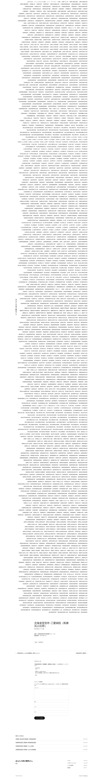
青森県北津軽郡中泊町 (72, 555)
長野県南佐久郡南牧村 (71, 536)
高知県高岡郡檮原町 (27, 590)
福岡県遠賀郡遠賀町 (37, 460)
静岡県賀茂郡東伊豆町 (34, 571)
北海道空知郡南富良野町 (26, 94)
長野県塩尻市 (60, 538)
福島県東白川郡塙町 (30, 472)
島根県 (27, 284)
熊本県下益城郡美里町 (46, 391)
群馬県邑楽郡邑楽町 (36, 500)
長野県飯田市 (39, 548)
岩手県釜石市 (76, 282)
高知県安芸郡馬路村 (31, 586)
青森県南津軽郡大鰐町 (47, 557)
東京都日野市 (84, 351)
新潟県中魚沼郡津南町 (76, 334)
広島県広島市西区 (47, 296)
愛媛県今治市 (40, 308)
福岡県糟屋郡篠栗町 (24, 457)
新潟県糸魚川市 (34, 343)
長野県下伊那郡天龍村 (61, 526)
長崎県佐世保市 (28, 514)
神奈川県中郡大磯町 (50, 412)
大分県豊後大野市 (65, 163)
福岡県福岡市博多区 (25, 453)
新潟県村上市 (67, 341)
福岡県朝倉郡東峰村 (31, 448)
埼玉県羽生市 (84, 156)
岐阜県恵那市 (64, 258)
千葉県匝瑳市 (26, 111)
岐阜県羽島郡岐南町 (23, 263)
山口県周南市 (84, 225)
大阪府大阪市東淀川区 (73, 172)
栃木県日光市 (34, 365)
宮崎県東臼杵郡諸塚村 (28, 218)
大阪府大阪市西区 (74, 175)
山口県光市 (78, 225)
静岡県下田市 (46, 562)
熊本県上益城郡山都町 (72, 389)
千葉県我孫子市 (57, 118)
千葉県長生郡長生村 (83, 122)
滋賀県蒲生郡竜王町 (74, 386)
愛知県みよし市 (77, 313)
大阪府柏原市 (69, 180)
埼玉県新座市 (84, 149)
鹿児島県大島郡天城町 (27, 602)
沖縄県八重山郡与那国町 (37, 372)
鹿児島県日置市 (65, 605)
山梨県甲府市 (78, 248)
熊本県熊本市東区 (29, 396)
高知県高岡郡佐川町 (62, 588)
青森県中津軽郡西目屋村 (45, 555)
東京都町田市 (56, 355)
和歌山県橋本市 (48, 134)
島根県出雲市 (44, 284)
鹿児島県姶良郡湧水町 (40, 605)
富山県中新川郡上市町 (26, 222)
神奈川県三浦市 (21, 412)
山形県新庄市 (75, 232)
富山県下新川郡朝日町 (82, 220)
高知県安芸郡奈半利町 (44, 583)
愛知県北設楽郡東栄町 (61, 315)
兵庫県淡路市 (78, 35)
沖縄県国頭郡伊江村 (83, 372)
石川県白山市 (50, 408)
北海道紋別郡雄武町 (47, 96)
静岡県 (33, 562)
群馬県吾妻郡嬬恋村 (52, 493)
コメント (36, 687)
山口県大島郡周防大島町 (26, 227)
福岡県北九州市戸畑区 (38, 443)
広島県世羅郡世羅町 (83, 289)
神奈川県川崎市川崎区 (73, 415)
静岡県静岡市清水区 (74, 571)
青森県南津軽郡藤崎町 (69, 557)
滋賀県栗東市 (68, 384)
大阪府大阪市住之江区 (45, 170)
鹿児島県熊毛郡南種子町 (47, 607)
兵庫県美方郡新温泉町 (82, 39)
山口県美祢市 (45, 229)
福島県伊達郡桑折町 (63, 462)
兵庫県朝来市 (64, 35)
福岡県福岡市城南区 (34, 453)
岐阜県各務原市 (53, 256)
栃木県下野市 (42, 362)
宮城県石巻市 (84, 208)
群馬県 (70, 488)
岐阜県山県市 (51, 258)
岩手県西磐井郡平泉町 (60, 282)
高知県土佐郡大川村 (83, 581)
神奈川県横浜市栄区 (73, 419)
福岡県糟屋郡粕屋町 (33, 457)
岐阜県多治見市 (67, 256)
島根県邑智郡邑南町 (41, 286)
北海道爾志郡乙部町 (60, 87)
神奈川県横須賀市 (75, 424)
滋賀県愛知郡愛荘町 (52, 384)
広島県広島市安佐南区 (82, 294)
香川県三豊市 (78, 574)
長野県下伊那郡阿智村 (72, 529)
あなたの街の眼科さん (16, 307)
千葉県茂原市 (63, 120)
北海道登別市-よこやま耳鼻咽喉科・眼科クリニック (28, 653)
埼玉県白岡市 (21, 156)
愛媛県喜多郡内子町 (45, 310)
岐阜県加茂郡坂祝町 (53, 253)
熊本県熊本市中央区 (65, 393)
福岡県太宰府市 (50, 446)
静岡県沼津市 (84, 564)
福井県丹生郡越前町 (45, 434)
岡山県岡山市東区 (63, 267)
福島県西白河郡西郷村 (32, 481)
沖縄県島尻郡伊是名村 (82, 377)
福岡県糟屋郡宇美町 (63, 455)
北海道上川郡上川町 (34, 44)
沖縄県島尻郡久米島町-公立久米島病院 (26, 749)
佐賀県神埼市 (84, 25)
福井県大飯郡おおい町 (39, 436)
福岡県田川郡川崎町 (73, 448)
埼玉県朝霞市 (42, 151)
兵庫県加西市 (32, 32)
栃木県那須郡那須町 (76, 367)
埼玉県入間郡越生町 (62, 144)
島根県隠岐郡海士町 (51, 286)
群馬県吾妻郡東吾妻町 (62, 493)
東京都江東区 (23, 355)
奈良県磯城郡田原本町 (82, 196)
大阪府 (22, 165)
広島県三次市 (75, 289)
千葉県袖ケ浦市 (70, 120)
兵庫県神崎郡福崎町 (45, 37)
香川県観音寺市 (63, 579)
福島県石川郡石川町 (65, 476)
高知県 (86, 579)
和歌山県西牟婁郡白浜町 (56, 137)
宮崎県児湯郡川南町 (34, 213)
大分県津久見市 (84, 161)
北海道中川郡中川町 (44, 49)
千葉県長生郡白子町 (44, 122)
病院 (43, 628)
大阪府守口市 (77, 177)
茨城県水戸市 (52, 507)
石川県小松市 (84, 405)
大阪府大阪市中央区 (34, 170)
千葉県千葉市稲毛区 (44, 111)
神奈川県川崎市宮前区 (62, 415)
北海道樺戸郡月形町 (73, 80)
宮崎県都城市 (59, 220)
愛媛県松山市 (25, 313)
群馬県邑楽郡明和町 (83, 498)
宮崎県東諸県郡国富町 (50, 218)
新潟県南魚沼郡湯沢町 (82, 336)
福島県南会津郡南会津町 (23, 465)
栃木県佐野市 (49, 362)
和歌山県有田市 (84, 130)
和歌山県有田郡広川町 (25, 132)
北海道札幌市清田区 (64, 75)
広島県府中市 (61, 296)
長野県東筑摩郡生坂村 (72, 543)
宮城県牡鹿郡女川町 (62, 208)
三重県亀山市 (32, 4)
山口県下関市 (72, 225)
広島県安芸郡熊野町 (67, 291)
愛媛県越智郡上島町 (58, 313)
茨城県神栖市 (28, 510)
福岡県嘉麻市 (84, 443)
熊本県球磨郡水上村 (63, 398)
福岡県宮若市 (64, 446)
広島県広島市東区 (38, 296)
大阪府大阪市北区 (64, 170)
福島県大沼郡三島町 (83, 467)
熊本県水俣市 (57, 393)
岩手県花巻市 (52, 282)
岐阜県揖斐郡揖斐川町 (82, 258)
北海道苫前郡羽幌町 (65, 99)
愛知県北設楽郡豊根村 (82, 315)
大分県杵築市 (77, 161)
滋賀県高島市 (41, 389)
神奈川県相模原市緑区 (50, 427)
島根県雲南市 (21, 289)
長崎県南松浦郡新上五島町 (68, 514)
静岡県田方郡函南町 (49, 569)
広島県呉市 (25, 291)
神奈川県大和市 (84, 412)
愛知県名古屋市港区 (83, 320)
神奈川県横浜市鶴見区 (65, 424)
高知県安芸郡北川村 (34, 583)
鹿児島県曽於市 (73, 605)
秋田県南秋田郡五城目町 (35, 484)
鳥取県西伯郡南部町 (73, 595)
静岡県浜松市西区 (77, 567)
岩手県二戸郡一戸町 (50, 277)
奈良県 (36, 187)
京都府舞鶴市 (66, 20)
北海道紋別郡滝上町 (73, 94)
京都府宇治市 (40, 18)
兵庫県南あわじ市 (40, 32)
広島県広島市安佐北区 (72, 294)
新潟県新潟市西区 (42, 341)
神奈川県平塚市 (45, 417)
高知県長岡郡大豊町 (83, 586)
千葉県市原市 (36, 118)
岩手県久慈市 (65, 275)
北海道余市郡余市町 (24, 54)
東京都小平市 (27, 351)
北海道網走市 (65, 96)
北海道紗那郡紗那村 (57, 96)
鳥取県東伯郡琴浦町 (47, 595)
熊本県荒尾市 (48, 400)
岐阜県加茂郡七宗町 (33, 253)
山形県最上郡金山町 (66, 234)
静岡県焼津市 (26, 569)
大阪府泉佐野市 (25, 182)
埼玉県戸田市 (71, 149)
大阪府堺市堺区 (59, 168)
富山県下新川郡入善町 (72, 220)
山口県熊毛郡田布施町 (26, 229)
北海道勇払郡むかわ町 (73, 54)
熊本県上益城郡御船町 (82, 389)
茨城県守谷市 (35, 505)
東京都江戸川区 (84, 353)
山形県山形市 (68, 232)
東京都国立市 (57, 348)
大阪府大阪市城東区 (73, 170)
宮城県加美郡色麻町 (34, 203)
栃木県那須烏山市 (56, 367)
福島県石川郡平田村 (36, 476)
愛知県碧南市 (25, 332)
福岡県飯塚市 (73, 460)
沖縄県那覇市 (81, 381)
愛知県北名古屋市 (52, 315)
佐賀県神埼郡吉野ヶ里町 (28, 27)
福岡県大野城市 (42, 446)
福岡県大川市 (27, 446)
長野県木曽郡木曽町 (83, 541)
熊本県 (46, 389)
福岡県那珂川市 (46, 460)
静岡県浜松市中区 (22, 567)
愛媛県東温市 (84, 310)
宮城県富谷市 (39, 206)
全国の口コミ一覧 (72, 27)
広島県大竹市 (31, 291)
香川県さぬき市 (70, 574)
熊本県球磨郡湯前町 (73, 398)
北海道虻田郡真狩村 (47, 103)
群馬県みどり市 (76, 488)
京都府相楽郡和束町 (73, 18)
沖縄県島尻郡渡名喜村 (82, 379)
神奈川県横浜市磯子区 (61, 422)
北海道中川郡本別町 (63, 49)
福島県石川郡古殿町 (27, 476)
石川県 (57, 405)
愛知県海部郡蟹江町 (53, 327)
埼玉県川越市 (50, 149)
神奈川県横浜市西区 (23, 424)
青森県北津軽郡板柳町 (82, 555)
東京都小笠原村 (34, 351)
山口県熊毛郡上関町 (73, 227)
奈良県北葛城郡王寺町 (82, 187)
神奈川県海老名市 (83, 424)
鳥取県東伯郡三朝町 (83, 593)
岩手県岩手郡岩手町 (40, 279)
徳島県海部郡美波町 (31, 305)
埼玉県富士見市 (36, 149)
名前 (35, 701)
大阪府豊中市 (45, 184)
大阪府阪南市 (84, 184)
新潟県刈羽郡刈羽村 (29, 336)
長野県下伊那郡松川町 (82, 526)
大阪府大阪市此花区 (83, 172)
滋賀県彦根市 (44, 384)
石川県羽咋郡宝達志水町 (65, 408)
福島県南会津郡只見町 (34, 465)
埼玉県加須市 (78, 144)
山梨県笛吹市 (27, 251)
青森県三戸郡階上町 (55, 550)
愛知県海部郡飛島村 (62, 327)
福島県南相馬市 (55, 465)
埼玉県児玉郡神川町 (83, 142)
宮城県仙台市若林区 (43, 201)
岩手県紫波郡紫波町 (32, 282)
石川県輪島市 (35, 410)
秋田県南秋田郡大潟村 (69, 484)
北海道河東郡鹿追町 (53, 84)
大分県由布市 (44, 163)
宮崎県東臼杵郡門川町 (39, 218)
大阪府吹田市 (84, 165)
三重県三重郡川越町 (73, 1)
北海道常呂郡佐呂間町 (62, 68)
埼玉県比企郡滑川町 (53, 153)
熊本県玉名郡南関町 (54, 396)
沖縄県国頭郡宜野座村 (45, 374)
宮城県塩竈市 (50, 203)
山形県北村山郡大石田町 (30, 232)
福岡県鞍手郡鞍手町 (64, 460)
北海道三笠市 (26, 44)
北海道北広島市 (44, 56)
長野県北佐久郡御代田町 (28, 533)
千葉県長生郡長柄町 (73, 122)
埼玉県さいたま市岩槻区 (49, 139)
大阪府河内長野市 (83, 180)
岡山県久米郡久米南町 (82, 263)
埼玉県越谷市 (52, 158)
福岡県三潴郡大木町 (58, 438)
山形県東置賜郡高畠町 (82, 237)
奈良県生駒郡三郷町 (24, 196)
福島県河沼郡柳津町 (83, 472)
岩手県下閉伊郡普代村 (45, 275)
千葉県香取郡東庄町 (49, 125)
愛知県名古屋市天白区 (42, 320)
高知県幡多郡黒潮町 (73, 586)
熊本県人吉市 (54, 391)
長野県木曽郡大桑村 (73, 541)
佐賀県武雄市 (78, 25)
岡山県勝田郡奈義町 (73, 265)
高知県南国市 (22, 581)
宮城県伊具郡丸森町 (62, 201)
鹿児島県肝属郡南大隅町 (70, 607)
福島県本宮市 (84, 469)
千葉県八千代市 (70, 108)
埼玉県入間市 (34, 144)
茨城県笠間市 (71, 510)
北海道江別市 (65, 82)
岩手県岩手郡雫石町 (60, 279)
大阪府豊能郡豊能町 (62, 184)
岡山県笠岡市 (71, 270)
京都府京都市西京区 (69, 16)
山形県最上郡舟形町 (57, 234)
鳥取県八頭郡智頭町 (83, 590)
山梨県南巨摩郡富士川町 (82, 244)
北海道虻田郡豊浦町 (57, 103)
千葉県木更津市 (70, 118)
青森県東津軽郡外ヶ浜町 (38, 560)
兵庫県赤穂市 (61, 42)
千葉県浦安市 (35, 120)
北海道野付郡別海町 (26, 106)
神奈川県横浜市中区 (83, 417)
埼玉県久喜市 (65, 142)
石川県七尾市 (71, 405)
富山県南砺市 (56, 222)
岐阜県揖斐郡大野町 (72, 258)
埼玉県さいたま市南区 (26, 139)
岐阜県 (58, 251)
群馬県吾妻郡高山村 (23, 495)
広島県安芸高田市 (77, 291)
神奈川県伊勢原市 (59, 412)
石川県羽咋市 (56, 408)
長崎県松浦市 (84, 517)
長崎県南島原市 (58, 514)
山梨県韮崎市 (53, 251)
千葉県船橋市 (56, 120)
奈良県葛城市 (24, 199)
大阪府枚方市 (62, 180)
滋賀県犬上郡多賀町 (83, 384)
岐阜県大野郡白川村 (83, 256)
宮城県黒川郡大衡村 (61, 210)
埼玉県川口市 (44, 149)
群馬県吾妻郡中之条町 (42, 493)
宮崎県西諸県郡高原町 (44, 220)
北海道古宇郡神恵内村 (47, 58)
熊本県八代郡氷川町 (69, 391)
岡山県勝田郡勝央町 (63, 265)
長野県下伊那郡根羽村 (29, 529)
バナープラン (53, 1)
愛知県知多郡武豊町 (56, 329)
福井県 (78, 431)
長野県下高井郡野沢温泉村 (61, 531)
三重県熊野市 (25, 11)
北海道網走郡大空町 (73, 96)
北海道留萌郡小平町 (76, 87)
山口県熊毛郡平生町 (83, 227)
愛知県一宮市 (84, 313)
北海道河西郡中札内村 (63, 84)
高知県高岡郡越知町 (46, 590)
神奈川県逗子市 (54, 431)
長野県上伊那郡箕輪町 (51, 522)
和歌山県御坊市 (64, 127)
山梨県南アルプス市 (61, 244)
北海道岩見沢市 (84, 65)
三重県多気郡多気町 (46, 6)
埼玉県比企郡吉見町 (83, 151)
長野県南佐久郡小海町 (31, 538)
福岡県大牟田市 (34, 446)
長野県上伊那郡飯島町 (72, 522)
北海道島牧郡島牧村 (25, 68)
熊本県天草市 (84, 391)
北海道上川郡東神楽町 (44, 46)
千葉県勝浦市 (84, 108)
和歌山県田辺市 (75, 134)
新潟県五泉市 (84, 334)
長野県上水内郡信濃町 (82, 522)
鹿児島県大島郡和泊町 (61, 600)
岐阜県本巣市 (32, 260)
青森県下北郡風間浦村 (34, 555)
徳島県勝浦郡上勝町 (83, 298)
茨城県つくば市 (84, 500)
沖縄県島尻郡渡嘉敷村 (27, 381)
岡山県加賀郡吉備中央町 (53, 265)
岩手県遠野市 (69, 282)
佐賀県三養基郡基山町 (54, 23)
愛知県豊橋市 (78, 332)
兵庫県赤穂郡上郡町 (69, 42)
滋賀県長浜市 (34, 389)
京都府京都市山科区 (40, 16)
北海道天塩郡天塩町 (83, 61)
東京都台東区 (36, 348)
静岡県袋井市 (78, 569)
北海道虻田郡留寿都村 (37, 103)
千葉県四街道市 (64, 113)
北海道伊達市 (75, 51)
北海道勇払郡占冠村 (83, 54)
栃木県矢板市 (65, 365)
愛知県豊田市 (84, 332)
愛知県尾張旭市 (84, 322)
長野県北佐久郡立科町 (39, 533)
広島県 (62, 289)
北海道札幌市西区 (83, 75)
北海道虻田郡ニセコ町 (51, 101)
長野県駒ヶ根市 (46, 548)
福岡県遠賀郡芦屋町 (28, 460)
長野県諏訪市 (48, 545)
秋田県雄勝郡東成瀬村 (37, 488)
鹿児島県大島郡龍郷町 (82, 602)
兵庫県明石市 (57, 35)
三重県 (58, 1)
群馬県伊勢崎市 (84, 488)
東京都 (86, 343)
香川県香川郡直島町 (72, 579)
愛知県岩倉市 (33, 324)
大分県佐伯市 (25, 161)
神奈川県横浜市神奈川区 (72, 422)
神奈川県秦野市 (59, 427)
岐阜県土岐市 (60, 256)
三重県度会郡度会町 (36, 8)
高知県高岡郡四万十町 (73, 588)
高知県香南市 (37, 588)
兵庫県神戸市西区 (47, 39)
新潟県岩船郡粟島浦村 (37, 339)
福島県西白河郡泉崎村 (72, 479)
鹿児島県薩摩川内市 (46, 609)
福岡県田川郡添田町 (83, 448)
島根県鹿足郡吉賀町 (39, 289)
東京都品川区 (43, 348)
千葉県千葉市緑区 (53, 111)
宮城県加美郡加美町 (25, 203)
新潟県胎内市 (42, 343)
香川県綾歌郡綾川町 (55, 579)
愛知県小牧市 (77, 322)
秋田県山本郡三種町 (28, 486)
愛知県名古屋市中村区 (52, 317)
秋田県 (54, 481)
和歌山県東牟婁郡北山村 (69, 132)
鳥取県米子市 (55, 595)
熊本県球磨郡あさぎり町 (23, 398)
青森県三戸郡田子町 (45, 550)
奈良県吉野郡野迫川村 (49, 191)
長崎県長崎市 (63, 519)
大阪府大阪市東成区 (62, 172)
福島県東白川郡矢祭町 (51, 472)
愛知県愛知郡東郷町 (55, 324)
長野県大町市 (67, 538)
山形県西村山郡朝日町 (40, 239)
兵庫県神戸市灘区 (38, 39)
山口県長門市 (57, 229)
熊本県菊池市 (54, 400)
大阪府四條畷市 (28, 168)
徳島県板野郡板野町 (54, 303)
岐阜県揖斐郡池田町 (24, 260)
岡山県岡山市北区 (46, 267)
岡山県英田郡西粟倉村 (38, 272)
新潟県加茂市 (37, 336)
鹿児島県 (38, 598)
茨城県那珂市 (43, 512)
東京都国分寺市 (50, 348)
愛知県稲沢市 (32, 332)
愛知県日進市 (77, 324)
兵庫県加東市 (25, 32)
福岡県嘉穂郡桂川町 (76, 443)
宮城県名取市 (43, 203)
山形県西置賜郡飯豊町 (23, 241)
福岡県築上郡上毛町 (25, 455)
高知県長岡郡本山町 (22, 588)
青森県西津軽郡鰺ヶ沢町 (82, 560)
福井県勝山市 (63, 434)
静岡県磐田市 (57, 569)
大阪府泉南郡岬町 (50, 182)
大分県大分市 (46, 161)
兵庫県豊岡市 (54, 42)
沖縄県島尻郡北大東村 (40, 379)
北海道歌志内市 (58, 82)
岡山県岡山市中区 (37, 267)
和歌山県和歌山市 (49, 127)
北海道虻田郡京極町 (62, 101)
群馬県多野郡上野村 (32, 495)
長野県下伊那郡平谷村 (72, 526)
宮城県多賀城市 (57, 203)
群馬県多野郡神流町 (42, 495)
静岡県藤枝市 (71, 569)
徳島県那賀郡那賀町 (59, 305)
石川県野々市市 (42, 410)
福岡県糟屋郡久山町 (54, 455)
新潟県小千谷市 (28, 339)
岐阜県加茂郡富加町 (62, 253)
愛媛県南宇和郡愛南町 (35, 310)
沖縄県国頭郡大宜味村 (34, 374)
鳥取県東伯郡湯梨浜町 (37, 595)
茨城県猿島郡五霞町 (74, 507)
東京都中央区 (56, 346)
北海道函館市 (43, 54)
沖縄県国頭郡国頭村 (24, 374)
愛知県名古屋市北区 (62, 317)
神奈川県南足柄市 (68, 412)
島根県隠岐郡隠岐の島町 (82, 286)
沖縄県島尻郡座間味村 (72, 379)
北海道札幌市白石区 (74, 75)
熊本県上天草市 (52, 389)
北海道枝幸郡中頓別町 (55, 77)
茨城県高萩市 (66, 512)
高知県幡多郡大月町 (63, 586)
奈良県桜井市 (71, 194)
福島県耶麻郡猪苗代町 (30, 479)
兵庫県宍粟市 (64, 32)
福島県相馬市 (65, 474)
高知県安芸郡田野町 (73, 583)
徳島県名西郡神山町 (68, 301)
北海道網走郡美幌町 (22, 99)
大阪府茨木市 (30, 184)
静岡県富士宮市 (84, 562)
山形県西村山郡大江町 (29, 239)
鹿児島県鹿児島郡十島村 (74, 612)
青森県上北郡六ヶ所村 (23, 552)
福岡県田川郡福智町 (30, 450)
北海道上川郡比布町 (54, 46)
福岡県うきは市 (30, 438)
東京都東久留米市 (37, 353)
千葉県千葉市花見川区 (73, 111)
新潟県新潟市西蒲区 (51, 341)
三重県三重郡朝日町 (83, 1)
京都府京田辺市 (36, 13)
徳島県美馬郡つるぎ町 (48, 305)
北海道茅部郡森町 (23, 101)
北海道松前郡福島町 (45, 77)
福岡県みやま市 (38, 438)
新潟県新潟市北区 (66, 339)
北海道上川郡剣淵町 (54, 44)
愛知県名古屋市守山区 (52, 320)
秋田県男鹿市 (84, 486)
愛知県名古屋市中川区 (42, 317)
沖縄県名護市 (64, 372)
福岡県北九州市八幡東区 (59, 441)
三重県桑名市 (68, 8)
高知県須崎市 (30, 588)
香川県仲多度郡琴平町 (48, 576)
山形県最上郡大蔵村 (83, 232)
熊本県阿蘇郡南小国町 (43, 403)
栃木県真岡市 (58, 365)
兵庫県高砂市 (84, 42)
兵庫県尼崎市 (84, 32)
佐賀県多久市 (84, 23)
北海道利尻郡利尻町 (62, 54)
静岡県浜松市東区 (58, 567)
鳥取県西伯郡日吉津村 (23, 598)
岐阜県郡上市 (41, 263)
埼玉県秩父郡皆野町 (66, 156)
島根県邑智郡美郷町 (32, 286)
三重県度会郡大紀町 (27, 8)
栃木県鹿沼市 (84, 367)
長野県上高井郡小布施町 (61, 524)
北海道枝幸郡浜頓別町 (76, 77)
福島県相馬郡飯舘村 (83, 474)
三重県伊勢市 (39, 4)
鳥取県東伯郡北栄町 (27, 595)
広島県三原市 (68, 289)
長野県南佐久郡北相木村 (60, 536)
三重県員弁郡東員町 (29, 6)
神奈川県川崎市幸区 (83, 415)
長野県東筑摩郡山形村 (51, 543)
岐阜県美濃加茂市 (70, 260)
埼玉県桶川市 (63, 151)
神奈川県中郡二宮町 (40, 412)
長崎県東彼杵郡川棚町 (52, 517)
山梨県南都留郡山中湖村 (61, 246)
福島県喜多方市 (74, 467)
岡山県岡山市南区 (54, 267)
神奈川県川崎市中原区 (41, 415)
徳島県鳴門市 (81, 305)
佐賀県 (25, 23)
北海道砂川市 (84, 89)
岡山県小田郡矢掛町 (28, 267)
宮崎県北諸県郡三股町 (27, 215)
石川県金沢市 (50, 410)
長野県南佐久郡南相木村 (82, 536)
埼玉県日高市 (27, 151)
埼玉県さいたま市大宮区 (37, 139)
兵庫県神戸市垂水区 (83, 37)
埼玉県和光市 (78, 146)
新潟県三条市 (60, 334)
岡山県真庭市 (54, 270)
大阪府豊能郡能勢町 (53, 184)
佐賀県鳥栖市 (57, 27)
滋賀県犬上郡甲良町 (25, 386)
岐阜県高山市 (70, 263)
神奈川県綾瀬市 (67, 427)
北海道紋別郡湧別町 (63, 94)
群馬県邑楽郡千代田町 (63, 498)
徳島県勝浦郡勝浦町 (30, 301)
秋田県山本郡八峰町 (37, 486)
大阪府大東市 (26, 170)
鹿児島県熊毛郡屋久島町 (59, 607)
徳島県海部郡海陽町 (73, 303)
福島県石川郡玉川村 (56, 476)
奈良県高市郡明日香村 (40, 199)
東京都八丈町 (70, 346)
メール (35, 706)
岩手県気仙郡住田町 (69, 279)
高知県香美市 (44, 588)
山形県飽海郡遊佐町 (47, 241)
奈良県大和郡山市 (68, 191)
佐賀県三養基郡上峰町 (44, 23)
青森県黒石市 (28, 562)
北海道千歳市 (75, 56)
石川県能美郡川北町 (27, 410)
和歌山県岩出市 (57, 127)
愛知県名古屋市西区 (55, 322)
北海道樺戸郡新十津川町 (63, 80)
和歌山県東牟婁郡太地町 (25, 134)
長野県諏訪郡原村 (66, 545)
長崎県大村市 (84, 514)
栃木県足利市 (40, 367)
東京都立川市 (23, 358)
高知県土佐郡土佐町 (73, 581)
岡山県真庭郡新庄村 (62, 270)
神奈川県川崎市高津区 (25, 417)
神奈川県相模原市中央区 (29, 427)
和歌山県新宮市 (72, 127)
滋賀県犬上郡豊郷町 (34, 386)
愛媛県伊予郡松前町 (55, 308)
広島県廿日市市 (68, 296)
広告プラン (57, 289)
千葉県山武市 (62, 115)
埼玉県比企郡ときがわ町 (72, 151)
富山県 (64, 220)
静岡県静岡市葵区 (83, 571)
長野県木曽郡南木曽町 (63, 541)
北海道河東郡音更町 (43, 84)
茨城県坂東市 (28, 505)
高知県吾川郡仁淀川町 (40, 581)
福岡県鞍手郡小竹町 (55, 460)
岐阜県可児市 (36, 256)
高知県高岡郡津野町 (36, 590)
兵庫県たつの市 (84, 27)
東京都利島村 (84, 346)
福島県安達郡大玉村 (57, 469)
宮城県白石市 (78, 208)
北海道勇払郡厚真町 (26, 56)
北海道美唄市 (30, 99)
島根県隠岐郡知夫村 (61, 286)
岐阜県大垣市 (75, 256)
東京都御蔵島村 (57, 351)
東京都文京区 (64, 351)
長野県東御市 (42, 543)
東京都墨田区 (64, 348)
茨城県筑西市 (78, 510)
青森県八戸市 (63, 555)
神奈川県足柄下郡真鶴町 (32, 431)
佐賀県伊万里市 (63, 23)
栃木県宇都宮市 (84, 362)
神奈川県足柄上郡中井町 (23, 429)
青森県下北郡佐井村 (73, 552)
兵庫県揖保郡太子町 (49, 35)
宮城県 (57, 199)
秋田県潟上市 (69, 486)
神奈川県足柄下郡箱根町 (44, 431)
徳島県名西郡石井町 (59, 301)
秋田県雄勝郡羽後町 (47, 488)
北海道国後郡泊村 (73, 58)
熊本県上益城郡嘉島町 (61, 389)
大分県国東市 (39, 161)
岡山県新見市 (71, 267)
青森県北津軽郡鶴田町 (28, 557)
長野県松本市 (34, 545)
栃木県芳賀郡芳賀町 (22, 367)
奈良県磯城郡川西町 (72, 196)
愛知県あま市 (70, 313)
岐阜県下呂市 (64, 251)
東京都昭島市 (22, 353)
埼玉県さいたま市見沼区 (33, 142)
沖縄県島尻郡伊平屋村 (72, 377)
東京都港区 (43, 355)
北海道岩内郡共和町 (65, 65)
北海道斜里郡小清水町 (73, 70)
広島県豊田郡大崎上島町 (50, 298)
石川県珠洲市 (43, 408)
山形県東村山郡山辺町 (33, 237)
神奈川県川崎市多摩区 (51, 415)
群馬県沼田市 (78, 495)
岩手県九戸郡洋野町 (83, 275)
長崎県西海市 (50, 519)
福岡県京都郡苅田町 (32, 441)
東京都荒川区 (44, 358)
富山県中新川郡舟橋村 (48, 222)
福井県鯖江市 (84, 436)
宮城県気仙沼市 (54, 208)
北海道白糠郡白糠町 (30, 89)
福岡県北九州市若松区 (49, 443)
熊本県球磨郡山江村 (54, 398)
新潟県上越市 (67, 334)
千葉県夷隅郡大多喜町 (82, 113)
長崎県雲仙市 (70, 519)
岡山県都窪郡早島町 (55, 272)
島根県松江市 (64, 284)
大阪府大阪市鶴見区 (60, 177)
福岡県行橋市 (58, 457)
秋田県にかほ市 (59, 481)
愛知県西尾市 (46, 332)
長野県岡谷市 (45, 541)
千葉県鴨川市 (67, 125)
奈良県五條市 (42, 187)
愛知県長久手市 (22, 334)
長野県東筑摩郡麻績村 (25, 545)
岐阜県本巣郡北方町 (40, 260)
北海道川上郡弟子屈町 (35, 68)
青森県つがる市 (58, 548)
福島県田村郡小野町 (50, 474)
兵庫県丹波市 (41, 30)
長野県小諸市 (38, 541)
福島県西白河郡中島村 (61, 479)
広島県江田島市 (84, 296)
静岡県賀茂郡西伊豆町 (64, 571)
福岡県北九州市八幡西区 (70, 441)
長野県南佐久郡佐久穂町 (48, 536)
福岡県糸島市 (52, 457)
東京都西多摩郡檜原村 (82, 358)
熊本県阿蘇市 (34, 403)
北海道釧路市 (34, 106)
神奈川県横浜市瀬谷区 (51, 422)
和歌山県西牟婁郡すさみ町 (31, 137)
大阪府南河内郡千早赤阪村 (53, 165)
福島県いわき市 (84, 460)
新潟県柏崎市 (84, 341)
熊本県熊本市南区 (83, 393)
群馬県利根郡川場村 (46, 491)
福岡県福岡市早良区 (44, 453)
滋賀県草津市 (56, 386)
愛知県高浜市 (39, 334)
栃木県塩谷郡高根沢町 (67, 362)
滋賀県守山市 (37, 384)
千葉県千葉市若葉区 (83, 111)
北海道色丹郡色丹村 (38, 99)
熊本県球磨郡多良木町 (44, 398)
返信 (36, 675)
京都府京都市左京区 (50, 16)
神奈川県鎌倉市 (61, 431)
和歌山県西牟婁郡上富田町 (44, 137)
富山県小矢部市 (77, 222)
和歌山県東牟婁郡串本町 (58, 132)
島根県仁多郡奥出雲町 (35, 284)
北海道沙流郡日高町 (83, 82)
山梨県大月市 (49, 248)
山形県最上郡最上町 (36, 234)
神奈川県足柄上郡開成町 (69, 429)
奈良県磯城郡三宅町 (62, 196)
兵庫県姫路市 (57, 32)
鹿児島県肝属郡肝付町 (25, 609)
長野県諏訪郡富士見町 (76, 545)
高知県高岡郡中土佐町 (52, 588)
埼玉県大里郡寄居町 (27, 149)
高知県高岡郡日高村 (83, 588)
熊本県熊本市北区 (75, 393)
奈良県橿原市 (78, 194)
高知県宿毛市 (46, 586)
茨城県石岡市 (21, 510)
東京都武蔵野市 (76, 353)
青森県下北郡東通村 (24, 555)
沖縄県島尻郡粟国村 (37, 381)
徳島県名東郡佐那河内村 (48, 301)
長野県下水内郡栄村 (27, 531)
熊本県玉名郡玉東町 (73, 396)
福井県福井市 (71, 436)
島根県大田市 (50, 284)
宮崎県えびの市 (84, 210)
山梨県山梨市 (64, 248)
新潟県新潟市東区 (83, 339)
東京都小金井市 (42, 351)
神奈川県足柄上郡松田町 (58, 429)
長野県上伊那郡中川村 (82, 519)
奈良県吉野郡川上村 (28, 191)
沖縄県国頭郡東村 (74, 374)
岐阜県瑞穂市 (62, 260)
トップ (48, 1)
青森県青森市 (21, 562)
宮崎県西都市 (52, 220)
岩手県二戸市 (42, 277)
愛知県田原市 (21, 329)
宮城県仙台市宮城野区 (24, 201)
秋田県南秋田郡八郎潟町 (58, 484)
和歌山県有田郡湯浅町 (47, 132)
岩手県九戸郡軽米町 (24, 277)
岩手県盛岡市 (84, 279)
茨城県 (57, 500)
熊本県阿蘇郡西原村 (83, 403)
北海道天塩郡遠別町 (49, 63)
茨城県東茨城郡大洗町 (26, 507)
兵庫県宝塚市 (71, 32)
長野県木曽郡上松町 (53, 541)
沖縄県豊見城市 (73, 381)
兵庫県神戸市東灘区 (29, 39)
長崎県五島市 (21, 514)
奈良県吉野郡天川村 (83, 189)
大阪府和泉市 (21, 168)
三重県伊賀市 (46, 4)
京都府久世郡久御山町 (72, 11)
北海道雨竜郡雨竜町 (43, 108)
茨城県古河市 (78, 503)
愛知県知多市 (27, 329)
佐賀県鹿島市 (64, 27)
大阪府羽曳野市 (23, 184)
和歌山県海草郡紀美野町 (65, 134)
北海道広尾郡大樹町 (36, 70)
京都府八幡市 (78, 16)
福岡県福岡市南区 (83, 450)
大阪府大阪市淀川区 (36, 175)
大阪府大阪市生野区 (55, 175)
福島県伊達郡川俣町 (54, 462)
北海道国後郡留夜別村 (82, 58)
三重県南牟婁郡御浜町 (65, 4)
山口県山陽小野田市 (50, 227)
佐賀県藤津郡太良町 (38, 27)
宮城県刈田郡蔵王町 (83, 201)
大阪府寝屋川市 (26, 180)
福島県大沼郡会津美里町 (27, 469)
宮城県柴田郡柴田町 (38, 208)
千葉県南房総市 (24, 113)
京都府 (44, 11)
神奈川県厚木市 (76, 412)
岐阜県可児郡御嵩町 (44, 256)
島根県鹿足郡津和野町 (49, 289)
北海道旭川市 (56, 73)
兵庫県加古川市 (64, 30)
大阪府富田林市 (84, 177)
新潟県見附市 (59, 343)
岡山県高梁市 (63, 272)
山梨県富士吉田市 (56, 248)
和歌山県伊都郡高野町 (39, 127)
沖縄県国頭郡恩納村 (55, 374)
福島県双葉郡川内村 (27, 467)
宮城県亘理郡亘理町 (63, 199)
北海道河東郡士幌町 (34, 84)
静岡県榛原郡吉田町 (65, 564)
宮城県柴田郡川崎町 (83, 206)
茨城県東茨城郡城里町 (82, 505)
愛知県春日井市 (84, 324)
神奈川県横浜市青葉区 (54, 424)
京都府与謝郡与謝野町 (51, 11)
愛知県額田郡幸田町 (30, 334)
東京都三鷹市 (42, 346)
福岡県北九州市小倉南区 (27, 443)
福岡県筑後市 (77, 453)
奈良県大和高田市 (77, 191)
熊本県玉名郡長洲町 (83, 396)
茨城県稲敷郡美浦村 (53, 510)
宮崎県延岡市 (50, 215)
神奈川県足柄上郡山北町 (46, 429)
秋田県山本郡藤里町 (47, 486)
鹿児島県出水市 (63, 598)
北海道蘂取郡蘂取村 (41, 101)
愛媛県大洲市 (62, 310)
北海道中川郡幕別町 (54, 49)
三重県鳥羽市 (39, 11)
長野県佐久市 (84, 531)
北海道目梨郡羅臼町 (49, 89)
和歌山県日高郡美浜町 (75, 130)
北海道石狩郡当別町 (65, 89)
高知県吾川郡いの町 (30, 581)
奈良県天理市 (84, 191)
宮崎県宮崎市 (36, 215)
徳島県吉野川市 (38, 301)
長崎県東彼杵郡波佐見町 (75, 517)
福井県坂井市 (23, 436)
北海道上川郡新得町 (24, 46)
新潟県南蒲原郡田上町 (64, 336)
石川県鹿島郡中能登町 (78, 410)
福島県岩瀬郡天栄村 (66, 469)
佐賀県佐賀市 (71, 23)
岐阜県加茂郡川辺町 (72, 253)
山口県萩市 (51, 229)
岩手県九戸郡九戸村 (73, 275)
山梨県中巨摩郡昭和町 (82, 241)
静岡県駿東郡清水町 (48, 574)
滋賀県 (86, 381)
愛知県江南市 (28, 327)
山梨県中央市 (74, 241)
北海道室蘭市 (77, 63)
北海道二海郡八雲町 (66, 51)
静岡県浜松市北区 (31, 567)
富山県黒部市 (54, 225)
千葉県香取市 (31, 125)
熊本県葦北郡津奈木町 (82, 400)
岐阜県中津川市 (24, 253)
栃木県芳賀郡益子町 (83, 365)
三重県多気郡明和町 (65, 6)
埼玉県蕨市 (39, 158)
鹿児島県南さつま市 (83, 598)
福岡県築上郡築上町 (44, 455)
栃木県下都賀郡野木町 (33, 362)
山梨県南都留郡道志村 (29, 248)
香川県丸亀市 (84, 574)
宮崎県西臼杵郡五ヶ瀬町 (70, 218)
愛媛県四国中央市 (54, 310)
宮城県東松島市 (63, 206)
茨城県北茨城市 (63, 503)
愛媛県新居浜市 (77, 310)
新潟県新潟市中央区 (57, 339)
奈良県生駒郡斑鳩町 (53, 196)
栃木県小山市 (27, 365)
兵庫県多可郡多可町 (49, 32)
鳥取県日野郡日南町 (54, 593)
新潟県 (44, 334)
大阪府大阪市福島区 (64, 175)
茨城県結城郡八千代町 (27, 512)
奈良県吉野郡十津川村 (53, 189)
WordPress (85, 775)
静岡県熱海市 (33, 569)
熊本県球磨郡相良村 (31, 400)
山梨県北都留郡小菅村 (51, 244)
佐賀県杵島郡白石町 (69, 25)
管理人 (38, 628)
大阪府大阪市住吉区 (55, 170)
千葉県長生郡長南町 (63, 122)
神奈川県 (85, 410)
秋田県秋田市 (21, 488)
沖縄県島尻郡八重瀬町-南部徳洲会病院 (26, 742)
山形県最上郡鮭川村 (76, 234)
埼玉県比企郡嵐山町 (33, 153)
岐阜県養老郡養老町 (61, 263)
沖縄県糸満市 (66, 381)
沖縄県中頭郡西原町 (83, 370)
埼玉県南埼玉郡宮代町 (62, 146)
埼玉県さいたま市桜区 (60, 139)
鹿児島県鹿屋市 (84, 612)
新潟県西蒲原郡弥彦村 (50, 343)
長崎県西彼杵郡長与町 (41, 519)
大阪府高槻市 (24, 187)
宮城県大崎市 (64, 203)
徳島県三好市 (63, 298)
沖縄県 (28, 370)
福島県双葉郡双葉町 (63, 465)
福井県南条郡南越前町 (72, 434)
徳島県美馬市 (40, 305)
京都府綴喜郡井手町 (39, 20)
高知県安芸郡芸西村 (83, 583)
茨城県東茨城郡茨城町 (37, 507)
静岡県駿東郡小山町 (38, 574)
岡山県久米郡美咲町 (22, 265)
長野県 (75, 519)
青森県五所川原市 (55, 555)
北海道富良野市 (84, 63)
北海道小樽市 (47, 65)
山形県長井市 (39, 241)
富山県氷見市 (84, 222)
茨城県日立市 (74, 505)
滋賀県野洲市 (27, 389)
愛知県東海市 (21, 327)
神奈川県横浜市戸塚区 (53, 419)
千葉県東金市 (78, 118)
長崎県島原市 (37, 517)
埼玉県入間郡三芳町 (42, 144)
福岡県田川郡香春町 (58, 450)
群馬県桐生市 (71, 495)
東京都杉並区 (29, 353)
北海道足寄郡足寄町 (73, 103)
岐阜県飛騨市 (53, 263)
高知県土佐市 (56, 581)
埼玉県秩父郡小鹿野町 (36, 156)
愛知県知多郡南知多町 (36, 329)
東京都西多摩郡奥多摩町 (60, 358)
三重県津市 (85, 8)
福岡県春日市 (78, 446)
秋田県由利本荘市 (77, 486)
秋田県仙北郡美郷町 (75, 481)
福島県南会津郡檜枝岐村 (45, 465)
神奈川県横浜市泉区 (83, 419)
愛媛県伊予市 (47, 308)
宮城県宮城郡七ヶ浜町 (73, 203)
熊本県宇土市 (37, 393)
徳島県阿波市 (74, 305)
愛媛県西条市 (50, 313)
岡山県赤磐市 (47, 272)
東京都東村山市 (53, 353)
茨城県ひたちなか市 (28, 503)
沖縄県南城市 (57, 372)
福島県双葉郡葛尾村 (65, 467)
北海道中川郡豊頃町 (25, 51)
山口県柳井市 (65, 227)
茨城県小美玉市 (42, 505)
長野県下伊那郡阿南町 (61, 529)
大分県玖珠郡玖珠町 (35, 163)
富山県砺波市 (34, 225)
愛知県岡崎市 (26, 324)
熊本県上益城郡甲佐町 (24, 391)
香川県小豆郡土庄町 (72, 576)
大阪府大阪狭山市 (69, 177)
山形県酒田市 (32, 241)
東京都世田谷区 (49, 346)
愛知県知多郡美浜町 (65, 329)
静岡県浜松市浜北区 (67, 567)
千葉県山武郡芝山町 (27, 118)
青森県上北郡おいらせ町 (72, 550)
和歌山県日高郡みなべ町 (82, 127)
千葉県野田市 (78, 120)
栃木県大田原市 (76, 362)
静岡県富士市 (28, 564)
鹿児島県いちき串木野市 (46, 598)
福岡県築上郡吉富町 (34, 455)
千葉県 (50, 108)
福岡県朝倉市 (84, 446)
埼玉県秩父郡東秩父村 (47, 156)
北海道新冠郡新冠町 (36, 73)
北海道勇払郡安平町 (35, 56)
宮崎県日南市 (56, 215)
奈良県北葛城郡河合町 (72, 187)
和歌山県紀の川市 (83, 134)
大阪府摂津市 (41, 180)
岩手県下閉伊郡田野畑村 (56, 275)
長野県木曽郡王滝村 (33, 543)
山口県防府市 (64, 229)
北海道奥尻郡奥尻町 (59, 63)
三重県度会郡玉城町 (46, 8)
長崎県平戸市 (44, 517)
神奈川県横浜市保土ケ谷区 (32, 419)
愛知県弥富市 (47, 324)
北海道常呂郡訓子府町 (82, 68)
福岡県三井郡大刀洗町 (48, 438)
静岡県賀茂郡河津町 (54, 571)
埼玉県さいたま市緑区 (82, 139)
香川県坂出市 (64, 576)
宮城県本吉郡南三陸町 (54, 206)
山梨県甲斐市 (84, 248)
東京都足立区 (58, 360)
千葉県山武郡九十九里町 (71, 115)
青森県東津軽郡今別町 (27, 560)
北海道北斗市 (52, 56)
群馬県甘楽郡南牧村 (36, 498)
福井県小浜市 (57, 436)
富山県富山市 (63, 222)
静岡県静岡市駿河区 (29, 574)
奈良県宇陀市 (28, 194)
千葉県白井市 (42, 120)
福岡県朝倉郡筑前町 (40, 448)
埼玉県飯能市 (59, 158)
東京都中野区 (63, 346)
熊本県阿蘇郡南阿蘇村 (53, 403)
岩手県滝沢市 (78, 279)
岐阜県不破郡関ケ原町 (82, 251)
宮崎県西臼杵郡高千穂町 (32, 220)
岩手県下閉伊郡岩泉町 (34, 275)
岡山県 (75, 263)
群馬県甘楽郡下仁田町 (26, 498)
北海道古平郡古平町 (57, 58)
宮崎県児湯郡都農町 (73, 213)
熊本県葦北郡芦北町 (26, 403)
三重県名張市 (84, 4)
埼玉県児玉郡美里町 (26, 144)
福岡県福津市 (70, 453)
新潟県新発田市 (59, 341)
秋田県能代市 (28, 488)
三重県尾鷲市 (74, 6)
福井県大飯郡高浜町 (49, 436)
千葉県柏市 (22, 120)
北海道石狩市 (57, 89)
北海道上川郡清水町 (63, 46)
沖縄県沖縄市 (46, 381)
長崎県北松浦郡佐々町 (37, 514)
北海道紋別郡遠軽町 (37, 96)
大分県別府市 (32, 161)
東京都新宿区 (71, 351)
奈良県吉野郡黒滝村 (59, 191)
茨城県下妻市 (36, 503)
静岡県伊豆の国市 (60, 562)
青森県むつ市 (65, 548)
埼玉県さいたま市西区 (22, 142)
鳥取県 (59, 590)
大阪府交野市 (37, 165)
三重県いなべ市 (64, 1)
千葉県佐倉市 (63, 108)
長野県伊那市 (78, 531)
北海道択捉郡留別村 (62, 70)
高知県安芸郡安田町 (54, 583)
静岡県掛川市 (57, 564)
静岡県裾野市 (84, 569)
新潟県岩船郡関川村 (47, 339)
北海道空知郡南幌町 (36, 94)
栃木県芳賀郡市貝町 (73, 365)
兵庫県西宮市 (41, 42)
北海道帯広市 (53, 68)
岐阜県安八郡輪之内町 (42, 258)
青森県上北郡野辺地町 (63, 552)
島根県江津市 (71, 284)
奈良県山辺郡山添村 (56, 194)
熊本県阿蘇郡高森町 (27, 405)
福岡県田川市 (55, 448)
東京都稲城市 (84, 355)
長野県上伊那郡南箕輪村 (29, 522)
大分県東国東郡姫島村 (68, 161)
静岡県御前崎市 (42, 564)
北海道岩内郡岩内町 (75, 65)
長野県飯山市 (32, 548)
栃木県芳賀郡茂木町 (31, 367)
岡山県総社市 (78, 270)
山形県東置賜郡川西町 (72, 237)
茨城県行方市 (36, 512)
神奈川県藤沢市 (84, 427)
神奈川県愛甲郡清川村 (73, 417)
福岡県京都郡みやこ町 (82, 438)
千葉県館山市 (24, 125)
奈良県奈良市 (21, 194)
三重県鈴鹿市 (32, 11)
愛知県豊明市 (71, 332)
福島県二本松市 (29, 462)
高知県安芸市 (25, 583)
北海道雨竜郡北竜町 (62, 106)
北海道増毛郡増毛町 (31, 61)
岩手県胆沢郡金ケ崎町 (43, 282)
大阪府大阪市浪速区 (27, 175)
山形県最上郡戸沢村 (27, 234)
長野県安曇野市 (74, 538)
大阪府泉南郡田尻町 (68, 182)
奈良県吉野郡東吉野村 (38, 191)
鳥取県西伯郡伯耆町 (63, 595)
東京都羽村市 (37, 358)
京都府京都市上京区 (45, 13)
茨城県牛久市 (66, 507)
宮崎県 (78, 210)
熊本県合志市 (78, 391)
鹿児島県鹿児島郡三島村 (63, 612)
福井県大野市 (30, 436)
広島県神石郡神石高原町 (25, 298)
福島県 (78, 460)
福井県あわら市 (84, 431)
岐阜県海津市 (49, 260)
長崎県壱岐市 (78, 514)
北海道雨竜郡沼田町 (23, 108)
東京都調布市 (45, 360)
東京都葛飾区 (51, 358)
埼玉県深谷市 (71, 153)
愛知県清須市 (71, 327)
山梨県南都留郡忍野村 (72, 246)
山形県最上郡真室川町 (47, 234)
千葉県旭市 (63, 118)
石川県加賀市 (78, 405)
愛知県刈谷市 (44, 315)
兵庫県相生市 (84, 35)
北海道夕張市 (46, 61)
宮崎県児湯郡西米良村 (63, 213)
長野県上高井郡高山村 (72, 524)
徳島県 (57, 298)
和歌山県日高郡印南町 (31, 130)
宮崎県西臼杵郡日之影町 (82, 218)
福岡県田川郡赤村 (49, 450)
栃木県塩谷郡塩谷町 (57, 362)
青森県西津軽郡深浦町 (71, 560)
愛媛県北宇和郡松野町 (82, 308)
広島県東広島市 (76, 296)
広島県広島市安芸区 (29, 296)
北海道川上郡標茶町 (45, 68)
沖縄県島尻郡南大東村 (51, 379)
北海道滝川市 (42, 87)
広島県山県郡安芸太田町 (34, 294)
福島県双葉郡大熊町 (73, 465)
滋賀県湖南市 (75, 384)
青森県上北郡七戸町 (83, 550)
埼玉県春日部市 (34, 151)
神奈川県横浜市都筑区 (33, 424)
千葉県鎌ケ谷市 (26, 122)
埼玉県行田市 (46, 158)
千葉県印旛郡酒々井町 (42, 113)
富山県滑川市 (27, 225)
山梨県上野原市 (66, 241)
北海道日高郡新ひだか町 (47, 73)
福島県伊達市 (36, 462)
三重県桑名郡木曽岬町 (77, 8)
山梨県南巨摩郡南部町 (71, 244)
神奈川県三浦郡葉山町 (30, 412)
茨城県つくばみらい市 (75, 500)
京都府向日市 (26, 18)
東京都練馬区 (30, 358)
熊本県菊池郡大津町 (62, 400)
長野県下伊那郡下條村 (82, 524)
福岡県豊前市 (65, 457)
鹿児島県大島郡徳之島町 (49, 602)
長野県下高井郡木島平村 (49, 531)
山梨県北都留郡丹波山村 (39, 244)
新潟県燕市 (27, 343)
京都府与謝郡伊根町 (62, 11)
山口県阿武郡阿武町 (72, 229)
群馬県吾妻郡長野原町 (82, 493)
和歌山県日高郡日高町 (53, 130)
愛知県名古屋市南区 (83, 317)
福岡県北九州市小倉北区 (82, 441)
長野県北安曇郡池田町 (82, 533)
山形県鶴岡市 (55, 241)
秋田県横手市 (55, 486)
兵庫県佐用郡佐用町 (56, 30)
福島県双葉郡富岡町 (83, 465)
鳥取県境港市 (36, 593)
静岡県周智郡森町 (76, 562)
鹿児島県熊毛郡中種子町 (36, 607)
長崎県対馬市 (30, 517)
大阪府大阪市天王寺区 (23, 172)
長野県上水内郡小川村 (32, 524)
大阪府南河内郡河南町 (76, 165)
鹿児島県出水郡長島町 (73, 598)
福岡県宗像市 (57, 446)
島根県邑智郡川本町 (22, 286)
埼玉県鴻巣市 (66, 158)
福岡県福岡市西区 (62, 453)
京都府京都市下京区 (55, 13)
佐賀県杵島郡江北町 (60, 25)
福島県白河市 (58, 474)
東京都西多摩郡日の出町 (71, 358)
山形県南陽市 (39, 232)
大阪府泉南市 (42, 182)
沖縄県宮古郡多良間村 (40, 377)
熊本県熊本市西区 (38, 396)
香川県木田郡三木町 (26, 579)
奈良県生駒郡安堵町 (34, 196)
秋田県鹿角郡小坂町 (63, 488)
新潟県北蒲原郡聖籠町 (46, 336)
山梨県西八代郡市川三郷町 (37, 251)
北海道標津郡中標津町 (42, 80)
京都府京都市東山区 (60, 16)
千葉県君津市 (57, 113)
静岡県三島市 (39, 562)
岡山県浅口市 (84, 267)
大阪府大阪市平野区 (34, 172)
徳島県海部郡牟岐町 (83, 303)
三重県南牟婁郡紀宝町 (76, 4)
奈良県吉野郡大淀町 (73, 189)
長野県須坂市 (25, 548)
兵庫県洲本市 (71, 35)
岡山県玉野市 (48, 270)
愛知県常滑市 (40, 324)
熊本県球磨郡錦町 (40, 400)
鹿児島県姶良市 (30, 605)
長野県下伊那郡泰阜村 (40, 529)
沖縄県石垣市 (59, 381)
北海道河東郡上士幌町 (23, 84)
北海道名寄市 (65, 58)
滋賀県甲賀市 (43, 386)
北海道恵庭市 (54, 70)
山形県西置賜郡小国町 (72, 239)
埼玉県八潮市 (71, 144)
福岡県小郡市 (71, 446)
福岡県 (25, 438)
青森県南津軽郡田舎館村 (58, 557)
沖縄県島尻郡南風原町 (61, 379)
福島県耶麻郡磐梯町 (40, 479)
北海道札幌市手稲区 (46, 75)
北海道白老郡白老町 (39, 89)
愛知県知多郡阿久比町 (76, 329)
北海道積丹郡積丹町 (49, 92)
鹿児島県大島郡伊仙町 (51, 600)
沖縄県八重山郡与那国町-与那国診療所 (26, 739)
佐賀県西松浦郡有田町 (48, 27)
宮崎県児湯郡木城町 (53, 213)
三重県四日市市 (37, 6)
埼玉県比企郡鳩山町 (62, 153)
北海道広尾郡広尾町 (46, 70)
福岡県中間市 (66, 438)
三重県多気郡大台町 (56, 6)
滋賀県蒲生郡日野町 (64, 386)
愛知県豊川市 (64, 332)
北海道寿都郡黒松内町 (38, 65)
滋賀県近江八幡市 (83, 386)
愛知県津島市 (35, 327)
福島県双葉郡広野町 (36, 467)
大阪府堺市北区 (44, 168)
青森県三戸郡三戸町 (73, 548)
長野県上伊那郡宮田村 (40, 522)
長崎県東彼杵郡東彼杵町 (63, 517)
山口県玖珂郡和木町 (36, 229)
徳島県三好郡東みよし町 (72, 298)
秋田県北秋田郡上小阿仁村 (23, 484)
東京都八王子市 (77, 346)
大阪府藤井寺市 (37, 184)
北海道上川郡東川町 (34, 46)
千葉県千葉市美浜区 (62, 111)
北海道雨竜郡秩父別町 (33, 108)
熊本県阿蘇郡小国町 (63, 403)
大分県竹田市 (51, 163)
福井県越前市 (78, 436)
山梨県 (60, 241)
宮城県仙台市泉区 (34, 201)
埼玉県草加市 (26, 158)
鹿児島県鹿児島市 (52, 612)
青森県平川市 (78, 557)
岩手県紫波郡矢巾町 (23, 282)
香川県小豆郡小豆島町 (82, 576)
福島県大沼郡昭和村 (37, 469)
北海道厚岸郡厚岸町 (83, 56)
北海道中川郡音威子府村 (35, 51)
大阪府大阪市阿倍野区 (50, 177)
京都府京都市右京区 (31, 16)
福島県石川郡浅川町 (46, 476)
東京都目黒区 (63, 355)
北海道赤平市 (65, 103)
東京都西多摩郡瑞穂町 (28, 360)
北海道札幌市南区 (27, 75)
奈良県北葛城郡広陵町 (61, 187)
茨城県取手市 (71, 503)
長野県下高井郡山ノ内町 (37, 531)
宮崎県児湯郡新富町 (43, 213)
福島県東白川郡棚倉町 (40, 472)
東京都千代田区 (28, 348)
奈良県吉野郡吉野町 (63, 189)
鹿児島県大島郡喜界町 (72, 600)
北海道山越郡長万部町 (55, 65)
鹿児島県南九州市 (23, 600)
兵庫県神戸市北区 (74, 37)
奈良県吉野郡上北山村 (22, 189)
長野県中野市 (71, 531)
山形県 (79, 229)
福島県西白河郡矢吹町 (82, 479)
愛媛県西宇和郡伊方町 (41, 313)
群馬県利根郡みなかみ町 (35, 491)
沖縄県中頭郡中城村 (42, 370)
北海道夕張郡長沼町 (73, 61)
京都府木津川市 (54, 18)
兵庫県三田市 (34, 30)
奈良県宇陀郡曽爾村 (46, 194)
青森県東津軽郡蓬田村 (60, 560)
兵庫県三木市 (27, 30)
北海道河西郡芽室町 (83, 84)
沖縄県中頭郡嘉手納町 (73, 370)
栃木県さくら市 (84, 360)
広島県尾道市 (84, 291)
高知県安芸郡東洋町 (63, 583)
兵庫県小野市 (78, 32)
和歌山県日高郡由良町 (64, 130)
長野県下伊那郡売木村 (40, 526)
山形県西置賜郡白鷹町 (82, 239)
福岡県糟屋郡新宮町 (83, 455)
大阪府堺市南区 (52, 168)
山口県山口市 (42, 227)
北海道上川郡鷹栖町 (83, 46)
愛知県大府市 (63, 322)
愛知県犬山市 (84, 327)
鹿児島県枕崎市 (26, 607)
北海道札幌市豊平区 (26, 77)
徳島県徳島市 (84, 301)
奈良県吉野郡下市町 (43, 189)
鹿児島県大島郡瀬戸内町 (61, 602)
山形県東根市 (42, 237)
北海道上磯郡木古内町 (24, 49)
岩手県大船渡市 (84, 277)
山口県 (59, 225)
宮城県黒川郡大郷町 (71, 210)
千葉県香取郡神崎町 (59, 125)
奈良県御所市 (64, 194)
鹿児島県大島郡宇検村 (38, 602)
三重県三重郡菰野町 (24, 4)
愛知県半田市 (24, 317)
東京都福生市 (78, 355)
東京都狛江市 (50, 355)
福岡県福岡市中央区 (74, 450)
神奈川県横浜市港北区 (29, 422)
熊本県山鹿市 (51, 393)
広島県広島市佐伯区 (53, 294)
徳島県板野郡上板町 (25, 303)
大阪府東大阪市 (48, 180)
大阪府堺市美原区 (76, 168)
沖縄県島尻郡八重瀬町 (29, 379)
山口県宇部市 (35, 227)
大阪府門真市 (78, 184)
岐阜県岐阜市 (57, 258)
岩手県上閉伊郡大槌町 (82, 272)
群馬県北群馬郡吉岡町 (82, 491)
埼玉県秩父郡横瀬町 (57, 156)
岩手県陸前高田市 (83, 282)
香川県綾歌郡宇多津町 (45, 579)
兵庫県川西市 (30, 35)
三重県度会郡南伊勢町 (82, 6)
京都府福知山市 (30, 20)
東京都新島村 (78, 351)
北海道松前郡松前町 (35, 77)
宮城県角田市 (24, 210)
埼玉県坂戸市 (84, 146)
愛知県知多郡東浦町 (46, 329)
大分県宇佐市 (52, 161)
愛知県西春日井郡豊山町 (55, 332)
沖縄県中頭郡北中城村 (52, 370)
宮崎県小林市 (43, 215)
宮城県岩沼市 (46, 206)
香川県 (64, 574)
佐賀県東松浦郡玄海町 (40, 25)
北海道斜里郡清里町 (27, 73)
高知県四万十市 (49, 581)
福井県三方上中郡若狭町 (25, 434)
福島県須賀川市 (48, 481)
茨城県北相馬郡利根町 (54, 503)
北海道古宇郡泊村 (37, 58)
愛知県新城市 (70, 324)
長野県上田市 (52, 524)
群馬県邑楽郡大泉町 (73, 498)
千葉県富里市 (55, 115)
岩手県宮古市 (32, 279)
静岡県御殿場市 (50, 564)
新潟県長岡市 (66, 343)
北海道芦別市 (47, 99)
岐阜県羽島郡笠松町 (32, 263)
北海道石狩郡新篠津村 (76, 89)
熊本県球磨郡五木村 (34, 398)
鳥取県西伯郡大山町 (83, 595)
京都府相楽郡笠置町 (83, 18)
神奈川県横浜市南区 (43, 419)
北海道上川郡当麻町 (73, 44)
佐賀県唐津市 (78, 23)
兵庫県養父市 (78, 42)
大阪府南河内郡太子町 (65, 165)
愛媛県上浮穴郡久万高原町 (30, 308)
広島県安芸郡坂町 (39, 291)
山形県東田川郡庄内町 (61, 237)
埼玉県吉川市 (71, 146)
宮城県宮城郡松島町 (31, 206)
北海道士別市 (39, 61)
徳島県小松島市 (77, 301)
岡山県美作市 (84, 270)
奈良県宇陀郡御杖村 (36, 194)
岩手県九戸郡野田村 (33, 277)
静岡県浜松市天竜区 (49, 567)
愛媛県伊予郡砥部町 (64, 308)
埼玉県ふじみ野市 (44, 142)
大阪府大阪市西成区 (83, 175)
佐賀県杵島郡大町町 (50, 25)
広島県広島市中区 (44, 294)
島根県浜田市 (78, 284)
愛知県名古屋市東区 (73, 320)
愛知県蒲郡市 (39, 332)
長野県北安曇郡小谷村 (61, 533)
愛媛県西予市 (32, 313)
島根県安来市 (57, 284)
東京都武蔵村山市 (68, 353)
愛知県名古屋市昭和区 (63, 320)
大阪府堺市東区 (67, 168)
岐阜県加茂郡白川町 (28, 256)
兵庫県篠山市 (74, 39)
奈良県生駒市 (84, 194)
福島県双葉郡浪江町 (56, 467)
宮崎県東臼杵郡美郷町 (82, 215)
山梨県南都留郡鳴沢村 (40, 248)
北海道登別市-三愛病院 (81, 653)
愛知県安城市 (70, 322)
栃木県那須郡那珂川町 (66, 367)
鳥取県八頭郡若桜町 (28, 593)
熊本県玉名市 (46, 396)
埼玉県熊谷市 (78, 153)
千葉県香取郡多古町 (39, 125)
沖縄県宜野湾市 (23, 377)
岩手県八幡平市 (59, 277)
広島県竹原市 (41, 298)
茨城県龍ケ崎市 (80, 512)
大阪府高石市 (31, 187)
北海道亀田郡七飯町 (57, 51)
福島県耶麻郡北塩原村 (82, 476)
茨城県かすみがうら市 (64, 500)
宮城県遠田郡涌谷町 (32, 210)
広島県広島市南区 (62, 294)
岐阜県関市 (47, 263)
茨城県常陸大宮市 (57, 505)
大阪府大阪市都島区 (39, 177)
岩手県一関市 (74, 272)
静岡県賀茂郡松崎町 (44, 571)
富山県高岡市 (41, 225)
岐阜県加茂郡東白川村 (82, 253)
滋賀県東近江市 (60, 384)
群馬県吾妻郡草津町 (72, 493)
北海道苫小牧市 (84, 99)
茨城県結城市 (84, 510)
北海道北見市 (58, 56)
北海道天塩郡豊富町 (39, 63)
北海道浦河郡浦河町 (27, 87)
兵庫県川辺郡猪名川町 (39, 35)
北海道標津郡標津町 (52, 80)
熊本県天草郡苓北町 (29, 393)
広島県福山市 (34, 298)
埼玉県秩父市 (27, 156)
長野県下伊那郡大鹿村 (51, 526)
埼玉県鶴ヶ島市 (73, 158)
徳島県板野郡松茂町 (44, 303)
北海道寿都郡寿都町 (28, 65)
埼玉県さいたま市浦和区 (71, 139)
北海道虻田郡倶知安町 (72, 101)
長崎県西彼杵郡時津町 (30, 519)
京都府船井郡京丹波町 (75, 20)
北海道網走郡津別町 (83, 96)
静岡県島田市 (35, 564)
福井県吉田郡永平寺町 (82, 434)
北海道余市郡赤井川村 (34, 54)
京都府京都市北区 (83, 13)
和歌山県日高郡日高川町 (42, 130)
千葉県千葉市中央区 (34, 111)
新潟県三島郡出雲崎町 (51, 334)
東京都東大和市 (45, 353)
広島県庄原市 (54, 296)
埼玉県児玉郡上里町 (73, 142)
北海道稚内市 (41, 92)
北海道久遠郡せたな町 (47, 51)
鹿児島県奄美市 (23, 605)
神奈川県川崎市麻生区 (36, 417)
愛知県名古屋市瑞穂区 (35, 322)
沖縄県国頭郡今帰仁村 (73, 372)
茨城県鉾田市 (59, 512)
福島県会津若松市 (73, 462)
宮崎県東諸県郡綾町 (60, 218)
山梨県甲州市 (71, 248)
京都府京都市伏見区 (74, 13)
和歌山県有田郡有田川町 (36, 132)
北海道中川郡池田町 (73, 49)
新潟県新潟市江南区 (23, 341)
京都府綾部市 (59, 20)
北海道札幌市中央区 (74, 73)
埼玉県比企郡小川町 (24, 153)
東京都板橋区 (60, 353)
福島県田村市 (32, 474)
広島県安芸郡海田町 (58, 291)
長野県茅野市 (41, 545)
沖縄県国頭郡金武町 (83, 374)
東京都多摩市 (71, 348)
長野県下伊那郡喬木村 (29, 526)
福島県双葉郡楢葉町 (46, 467)
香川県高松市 (81, 579)
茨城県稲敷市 (35, 510)
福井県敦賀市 (64, 436)
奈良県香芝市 (31, 199)
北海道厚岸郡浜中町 (28, 58)
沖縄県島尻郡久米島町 (61, 377)
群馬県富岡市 (64, 495)
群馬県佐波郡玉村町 (25, 491)
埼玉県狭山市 (84, 153)
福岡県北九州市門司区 (59, 443)
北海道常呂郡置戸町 (72, 68)
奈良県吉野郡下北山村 (33, 189)
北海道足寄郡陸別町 (83, 103)
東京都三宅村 (35, 346)
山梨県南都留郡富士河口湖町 (48, 246)
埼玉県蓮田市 (33, 158)
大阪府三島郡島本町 (29, 165)
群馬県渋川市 (84, 495)
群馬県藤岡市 (54, 498)
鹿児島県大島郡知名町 (72, 602)
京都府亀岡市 (22, 13)
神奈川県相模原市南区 (40, 427)
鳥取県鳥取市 (32, 598)
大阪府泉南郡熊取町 (59, 182)
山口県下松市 (65, 225)
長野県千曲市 (39, 536)
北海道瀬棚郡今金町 (50, 87)
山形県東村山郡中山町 (22, 237)
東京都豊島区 (51, 360)
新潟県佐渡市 (21, 336)
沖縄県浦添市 (52, 381)
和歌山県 (73, 125)
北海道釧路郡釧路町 (42, 106)
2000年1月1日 (37, 667)
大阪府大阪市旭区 (43, 172)
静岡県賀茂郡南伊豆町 (23, 571)
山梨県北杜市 (30, 244)
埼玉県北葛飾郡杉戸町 (30, 146)
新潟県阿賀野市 (73, 343)
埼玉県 (63, 137)
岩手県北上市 (66, 277)
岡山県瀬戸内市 (40, 270)
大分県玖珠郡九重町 (26, 163)
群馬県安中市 (57, 495)
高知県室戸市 (39, 586)
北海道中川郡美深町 (83, 49)
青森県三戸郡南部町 (26, 550)
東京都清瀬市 (30, 355)
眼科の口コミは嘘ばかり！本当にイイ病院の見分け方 (43, 405)
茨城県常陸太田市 (66, 505)
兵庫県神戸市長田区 (56, 39)
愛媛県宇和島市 (69, 310)
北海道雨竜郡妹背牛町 (72, 106)
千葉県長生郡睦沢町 (54, 122)
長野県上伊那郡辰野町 (61, 522)
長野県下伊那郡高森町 (82, 529)
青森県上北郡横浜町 (53, 552)
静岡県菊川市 (64, 569)
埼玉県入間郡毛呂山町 (52, 144)
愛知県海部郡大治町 (43, 327)
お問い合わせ (30, 1)
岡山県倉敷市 (37, 265)
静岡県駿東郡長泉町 (58, 574)
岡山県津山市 (78, 267)
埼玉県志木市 (64, 149)
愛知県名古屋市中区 (32, 317)
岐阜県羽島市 (84, 260)
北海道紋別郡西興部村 (27, 96)
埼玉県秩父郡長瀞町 (76, 156)
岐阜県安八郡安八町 (22, 258)
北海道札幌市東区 (55, 75)
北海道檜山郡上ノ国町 (28, 82)
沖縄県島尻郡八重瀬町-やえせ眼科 (25, 746)
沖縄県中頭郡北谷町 (62, 370)
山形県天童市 (46, 232)
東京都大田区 (84, 348)
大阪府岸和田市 (33, 180)
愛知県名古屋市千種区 (73, 317)
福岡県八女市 (40, 441)
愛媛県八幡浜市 (73, 308)
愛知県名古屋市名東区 (31, 320)
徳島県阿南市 (67, 305)
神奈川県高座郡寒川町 (71, 431)
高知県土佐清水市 (64, 581)
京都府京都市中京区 (64, 13)
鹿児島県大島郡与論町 (40, 600)
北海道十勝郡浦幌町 (66, 56)
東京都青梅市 (73, 360)
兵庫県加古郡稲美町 (83, 30)
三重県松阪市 (61, 8)
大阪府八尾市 (44, 165)
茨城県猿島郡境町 (83, 507)
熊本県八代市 (61, 391)
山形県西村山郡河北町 (51, 239)
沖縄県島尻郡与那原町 (51, 377)
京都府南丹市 (84, 16)
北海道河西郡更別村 (73, 84)
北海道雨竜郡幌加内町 (82, 106)
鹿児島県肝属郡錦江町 (36, 609)
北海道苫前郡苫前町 (75, 99)
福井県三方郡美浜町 (35, 434)
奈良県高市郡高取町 (50, 199)
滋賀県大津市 (30, 384)
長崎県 (86, 512)
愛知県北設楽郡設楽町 (72, 315)
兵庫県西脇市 (48, 42)
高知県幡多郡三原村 (54, 586)
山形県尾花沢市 (60, 232)
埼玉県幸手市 (57, 149)
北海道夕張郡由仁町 (63, 61)
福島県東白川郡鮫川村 (61, 472)
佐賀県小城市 (31, 25)
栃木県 (78, 360)
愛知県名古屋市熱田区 (24, 322)
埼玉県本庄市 (49, 151)
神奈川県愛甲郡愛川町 (62, 417)
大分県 (79, 158)
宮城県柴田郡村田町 (29, 208)
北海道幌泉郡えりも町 (26, 70)
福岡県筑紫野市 (84, 453)
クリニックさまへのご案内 (40, 1)
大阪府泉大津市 (77, 182)
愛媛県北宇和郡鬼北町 (24, 310)
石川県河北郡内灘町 (25, 408)
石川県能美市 (84, 408)
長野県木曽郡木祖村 (24, 543)
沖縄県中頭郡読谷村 (27, 372)
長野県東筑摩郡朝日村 (61, 543)
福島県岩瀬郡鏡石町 (76, 469)
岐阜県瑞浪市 (55, 260)
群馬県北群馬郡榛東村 (31, 493)
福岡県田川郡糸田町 (39, 450)
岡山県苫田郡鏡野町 (28, 272)
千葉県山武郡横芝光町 (82, 115)
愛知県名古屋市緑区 (45, 322)
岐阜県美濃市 (78, 260)
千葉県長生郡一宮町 (34, 122)
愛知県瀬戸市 (78, 327)
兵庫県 (78, 27)
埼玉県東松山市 (56, 151)
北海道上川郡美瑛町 (73, 46)
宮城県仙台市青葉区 (53, 201)
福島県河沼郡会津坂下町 (72, 472)
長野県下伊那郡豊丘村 (51, 529)
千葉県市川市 (43, 118)
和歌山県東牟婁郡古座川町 (81, 132)
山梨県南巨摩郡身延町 (36, 246)
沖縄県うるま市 (33, 370)
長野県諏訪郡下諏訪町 (56, 545)
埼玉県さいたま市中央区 (71, 137)
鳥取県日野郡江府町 (73, 593)
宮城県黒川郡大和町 (52, 210)
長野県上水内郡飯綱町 (43, 524)
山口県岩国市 (58, 227)
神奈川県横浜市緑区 (83, 422)
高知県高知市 (54, 590)
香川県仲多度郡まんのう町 (24, 576)
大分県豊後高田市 (74, 163)
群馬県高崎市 (52, 500)
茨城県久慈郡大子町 (44, 503)
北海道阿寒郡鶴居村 (52, 106)
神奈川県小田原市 (31, 415)
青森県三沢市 (63, 550)
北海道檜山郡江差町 (49, 82)
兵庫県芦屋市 (34, 42)
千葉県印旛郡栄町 (32, 113)
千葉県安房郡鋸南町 (40, 115)
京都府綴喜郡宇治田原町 (50, 20)
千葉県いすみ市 (56, 108)
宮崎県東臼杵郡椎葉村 (72, 215)
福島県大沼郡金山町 (47, 469)
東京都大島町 (78, 348)
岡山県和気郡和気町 (83, 265)
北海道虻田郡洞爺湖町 (26, 103)
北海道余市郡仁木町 (83, 51)
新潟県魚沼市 (81, 343)
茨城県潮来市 (59, 507)
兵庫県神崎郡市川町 (26, 37)
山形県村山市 (84, 234)
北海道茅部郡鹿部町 (32, 101)
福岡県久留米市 (73, 438)
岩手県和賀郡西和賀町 (75, 277)
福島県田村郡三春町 (40, 474)
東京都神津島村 (70, 355)
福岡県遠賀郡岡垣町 (73, 457)
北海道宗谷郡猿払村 (68, 63)
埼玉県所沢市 (78, 149)
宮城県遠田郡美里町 (42, 210)
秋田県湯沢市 (62, 486)
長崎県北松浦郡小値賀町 (48, 514)
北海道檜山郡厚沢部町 (39, 82)
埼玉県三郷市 (52, 142)
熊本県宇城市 (44, 393)
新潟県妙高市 (21, 339)
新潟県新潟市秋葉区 (32, 341)
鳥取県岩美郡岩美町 (44, 593)
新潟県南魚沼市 (73, 336)
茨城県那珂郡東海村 (51, 512)
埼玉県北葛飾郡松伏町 (41, 146)
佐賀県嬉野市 (24, 25)
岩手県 (68, 272)
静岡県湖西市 (84, 567)
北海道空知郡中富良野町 (82, 92)
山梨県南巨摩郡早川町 (25, 246)
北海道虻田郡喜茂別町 (82, 101)
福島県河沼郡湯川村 (24, 474)
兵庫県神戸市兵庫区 (64, 37)
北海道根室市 (84, 77)
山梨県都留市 (47, 251)
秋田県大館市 (84, 484)
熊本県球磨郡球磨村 (83, 398)
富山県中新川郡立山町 (37, 222)
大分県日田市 (59, 161)
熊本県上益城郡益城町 (35, 391)
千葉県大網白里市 (73, 113)
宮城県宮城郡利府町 (83, 203)
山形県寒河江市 (53, 232)
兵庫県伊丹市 (48, 30)
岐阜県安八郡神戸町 (31, 258)
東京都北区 (22, 348)
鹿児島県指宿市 (58, 605)
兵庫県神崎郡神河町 (35, 37)
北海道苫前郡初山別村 (55, 99)
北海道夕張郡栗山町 (54, 61)
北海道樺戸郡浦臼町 (83, 80)
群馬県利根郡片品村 (65, 491)
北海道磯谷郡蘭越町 (23, 92)
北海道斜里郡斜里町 (83, 70)
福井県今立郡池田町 (55, 434)
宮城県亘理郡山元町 (73, 199)
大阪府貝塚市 (71, 184)
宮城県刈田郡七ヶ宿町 (73, 201)
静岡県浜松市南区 (40, 567)
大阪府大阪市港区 (46, 175)
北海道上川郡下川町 (44, 44)
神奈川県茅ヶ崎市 (76, 427)
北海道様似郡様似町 (32, 80)
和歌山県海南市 (56, 134)
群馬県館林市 (45, 500)
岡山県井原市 (30, 265)
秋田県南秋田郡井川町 (47, 484)
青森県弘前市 (84, 557)
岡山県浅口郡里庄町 (31, 270)
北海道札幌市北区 (83, 73)
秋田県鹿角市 (55, 488)
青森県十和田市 (37, 557)
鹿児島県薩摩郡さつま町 (57, 609)
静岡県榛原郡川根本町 (76, 564)
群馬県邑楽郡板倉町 (27, 500)
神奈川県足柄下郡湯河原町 (81, 429)
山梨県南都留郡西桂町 (82, 246)
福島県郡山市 (41, 481)
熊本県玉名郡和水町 (63, 396)
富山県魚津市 (48, 225)
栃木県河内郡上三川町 (50, 365)
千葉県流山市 (28, 120)
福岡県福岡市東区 (53, 453)
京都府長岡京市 (84, 20)
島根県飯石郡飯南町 (29, 289)
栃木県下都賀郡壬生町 (22, 362)
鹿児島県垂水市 (31, 600)
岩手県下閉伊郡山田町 (23, 275)
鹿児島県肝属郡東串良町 (82, 607)
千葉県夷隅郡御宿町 (31, 115)
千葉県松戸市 (84, 118)
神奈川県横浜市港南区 (40, 422)
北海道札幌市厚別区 (36, 75)
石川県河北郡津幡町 (34, 408)
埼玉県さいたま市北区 (82, 137)
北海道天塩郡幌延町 (30, 63)
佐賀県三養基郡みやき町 (32, 23)
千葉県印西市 (51, 113)
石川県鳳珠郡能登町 (67, 410)
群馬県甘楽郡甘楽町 (46, 498)
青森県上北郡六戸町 (34, 552)
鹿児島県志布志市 (50, 605)
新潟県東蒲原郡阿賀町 (76, 341)
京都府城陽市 (33, 18)
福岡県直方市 (66, 450)
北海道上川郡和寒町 (63, 44)
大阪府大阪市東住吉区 (52, 172)
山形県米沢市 (21, 239)
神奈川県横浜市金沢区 (44, 424)
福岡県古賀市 (68, 443)
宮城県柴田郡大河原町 (73, 206)
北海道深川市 (35, 87)
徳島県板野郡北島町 (34, 303)
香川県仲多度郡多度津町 (36, 576)
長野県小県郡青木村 (30, 541)
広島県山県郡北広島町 (22, 294)
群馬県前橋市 (74, 491)
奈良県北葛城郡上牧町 (51, 187)
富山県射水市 (70, 222)
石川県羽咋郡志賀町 (76, 408)
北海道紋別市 (55, 94)
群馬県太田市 (50, 495)
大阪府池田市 (76, 180)
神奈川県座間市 (53, 417)
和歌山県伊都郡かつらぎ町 (81, 125)
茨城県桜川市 (46, 507)
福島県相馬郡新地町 (73, 474)
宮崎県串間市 (25, 213)
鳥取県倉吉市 (65, 590)
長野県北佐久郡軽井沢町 (50, 533)
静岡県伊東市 (52, 562)
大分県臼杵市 (57, 163)
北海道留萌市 (68, 87)
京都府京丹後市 (29, 13)
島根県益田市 (84, 284)
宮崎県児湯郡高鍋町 (83, 213)
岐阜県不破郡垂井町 (72, 251)
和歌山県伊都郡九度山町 (28, 127)
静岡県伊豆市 (68, 562)
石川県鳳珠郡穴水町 (58, 410)
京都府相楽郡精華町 (22, 20)
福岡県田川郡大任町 (63, 448)
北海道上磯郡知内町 (34, 49)
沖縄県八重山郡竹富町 (49, 372)
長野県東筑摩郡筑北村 (82, 543)
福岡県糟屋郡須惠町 (43, 457)
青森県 (52, 548)
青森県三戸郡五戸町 (83, 548)
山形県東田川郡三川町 (51, 237)
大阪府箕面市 (84, 182)
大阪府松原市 (55, 180)
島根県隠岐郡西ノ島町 (71, 286)
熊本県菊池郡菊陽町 (72, 400)
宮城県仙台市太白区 (83, 199)
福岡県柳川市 (49, 448)
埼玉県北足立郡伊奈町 (51, 146)
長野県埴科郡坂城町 (52, 538)
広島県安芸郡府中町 (48, 291)
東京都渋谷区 (37, 355)
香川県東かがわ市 (35, 579)
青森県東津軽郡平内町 (50, 560)
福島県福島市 (74, 476)
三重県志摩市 (54, 8)
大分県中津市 (84, 158)
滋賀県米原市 (50, 386)
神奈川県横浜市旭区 (63, 419)
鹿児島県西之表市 (67, 609)
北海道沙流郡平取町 (73, 82)
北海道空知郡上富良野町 (60, 92)
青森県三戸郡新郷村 (35, 550)
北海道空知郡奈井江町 (47, 94)
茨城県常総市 (50, 505)
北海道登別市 (84, 87)
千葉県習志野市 (49, 120)
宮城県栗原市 (47, 208)
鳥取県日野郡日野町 (63, 593)
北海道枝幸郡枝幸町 (65, 77)
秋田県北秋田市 (84, 481)
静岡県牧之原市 (40, 569)
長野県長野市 (84, 545)
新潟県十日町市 (55, 336)
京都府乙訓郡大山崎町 (82, 11)
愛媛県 (86, 305)
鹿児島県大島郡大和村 (82, 600)
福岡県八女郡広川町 (48, 441)
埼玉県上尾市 (58, 142)
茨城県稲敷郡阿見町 (62, 510)
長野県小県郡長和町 (83, 538)
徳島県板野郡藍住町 (63, 303)
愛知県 (64, 313)
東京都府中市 (50, 351)
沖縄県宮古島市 (31, 377)
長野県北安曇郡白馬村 (30, 536)
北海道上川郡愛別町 (83, 44)
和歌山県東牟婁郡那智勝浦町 (37, 134)
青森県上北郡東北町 (43, 552)
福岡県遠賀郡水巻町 (83, 457)
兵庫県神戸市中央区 (55, 37)
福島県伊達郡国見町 (44, 462)
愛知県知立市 (84, 329)
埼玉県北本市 (84, 144)
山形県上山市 (84, 229)
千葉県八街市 (78, 108)
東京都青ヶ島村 (65, 360)
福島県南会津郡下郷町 (82, 462)
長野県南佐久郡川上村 (42, 538)
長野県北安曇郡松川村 (72, 533)
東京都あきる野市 (27, 346)
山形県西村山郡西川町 (61, 239)
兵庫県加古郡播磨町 (73, 30)
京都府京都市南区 (21, 16)
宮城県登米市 (71, 208)
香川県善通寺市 (57, 576)
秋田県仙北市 (67, 481)
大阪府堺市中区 (36, 168)
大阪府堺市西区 (84, 168)
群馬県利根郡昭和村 (56, 491)
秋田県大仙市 (78, 484)
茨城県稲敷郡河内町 (43, 510)
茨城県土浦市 (84, 503)
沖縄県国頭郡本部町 (64, 374)
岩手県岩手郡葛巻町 (50, 279)
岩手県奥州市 (25, 279)
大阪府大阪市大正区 (83, 170)
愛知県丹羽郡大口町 (26, 315)
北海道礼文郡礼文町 (33, 92)
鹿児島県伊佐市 (56, 598)
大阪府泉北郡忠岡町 (33, 182)
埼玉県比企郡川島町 (43, 153)
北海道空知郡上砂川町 (71, 92)
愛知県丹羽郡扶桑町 (35, 315)
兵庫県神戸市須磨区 (65, 39)
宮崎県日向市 (63, 215)
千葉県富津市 (49, 115)
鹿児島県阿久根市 (76, 609)
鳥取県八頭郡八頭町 (73, 590)
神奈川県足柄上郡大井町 (35, 429)
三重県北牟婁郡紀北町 (54, 4)
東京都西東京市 (37, 360)
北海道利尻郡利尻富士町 (52, 54)
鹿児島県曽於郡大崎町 (82, 605)
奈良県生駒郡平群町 (43, 196)
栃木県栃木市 (41, 365)
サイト (35, 711)
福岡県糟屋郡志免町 (73, 455)
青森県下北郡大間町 (83, 552)
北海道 (21, 44)
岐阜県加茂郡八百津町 (43, 253)
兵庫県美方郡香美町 (26, 42)
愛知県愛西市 (63, 324)
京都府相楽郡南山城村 (63, 18)
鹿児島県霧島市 (84, 609)
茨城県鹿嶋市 (73, 512)
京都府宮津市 (47, 18)
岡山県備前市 (44, 265)
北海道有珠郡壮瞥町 (64, 73)
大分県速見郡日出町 (83, 163)
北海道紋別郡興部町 (83, 94)
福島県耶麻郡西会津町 (51, 479)
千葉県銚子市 (84, 120)
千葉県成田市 (50, 118)
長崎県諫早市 (56, 519)
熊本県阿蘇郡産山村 (73, 403)
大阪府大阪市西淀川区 (29, 177)
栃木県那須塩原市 (48, 367)
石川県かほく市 (63, 405)
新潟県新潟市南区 (75, 339)
